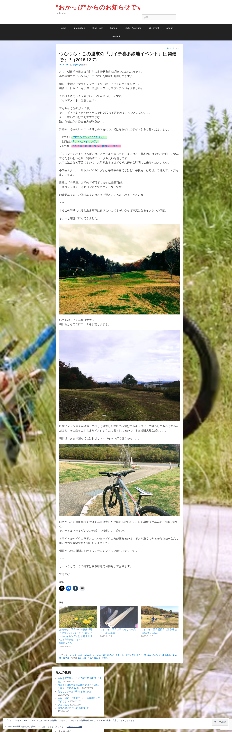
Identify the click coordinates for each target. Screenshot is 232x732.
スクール (119, 655)
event (73, 655)
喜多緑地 (166, 655)
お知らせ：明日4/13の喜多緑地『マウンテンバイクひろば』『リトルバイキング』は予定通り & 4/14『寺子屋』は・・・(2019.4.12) (77, 636)
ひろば (110, 655)
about (169, 28)
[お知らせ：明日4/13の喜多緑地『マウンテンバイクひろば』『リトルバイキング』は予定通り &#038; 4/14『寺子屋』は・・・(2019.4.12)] (78, 617)
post (80, 655)
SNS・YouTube (133, 28)
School (113, 28)
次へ (176, 48)
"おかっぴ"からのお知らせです (99, 7)
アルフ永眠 (63, 704)
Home (63, 28)
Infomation (79, 28)
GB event (154, 28)
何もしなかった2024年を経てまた (74, 691)
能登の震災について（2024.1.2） (74, 708)
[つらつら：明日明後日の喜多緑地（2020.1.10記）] (160, 617)
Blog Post (97, 28)
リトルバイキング (152, 655)
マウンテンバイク (134, 655)
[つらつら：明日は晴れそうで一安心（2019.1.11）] (119, 617)
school (87, 655)
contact (116, 36)
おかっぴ (77, 64)
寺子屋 (66, 658)
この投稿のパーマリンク (99, 658)
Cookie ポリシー (74, 726)
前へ (167, 48)
